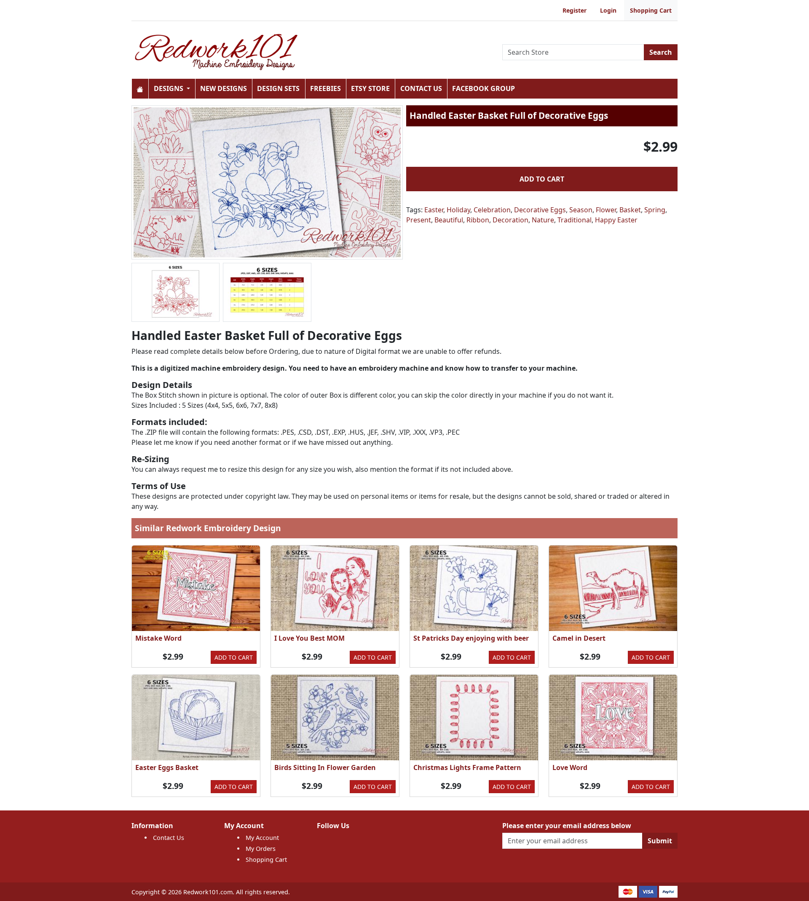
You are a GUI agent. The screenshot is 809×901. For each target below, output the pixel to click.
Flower (606, 209)
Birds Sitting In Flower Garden (325, 767)
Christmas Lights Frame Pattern (467, 767)
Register (575, 10)
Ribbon (477, 220)
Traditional (574, 220)
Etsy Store (370, 88)
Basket (630, 209)
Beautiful (448, 220)
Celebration (492, 209)
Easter (433, 209)
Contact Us (421, 88)
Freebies (325, 88)
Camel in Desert (578, 638)
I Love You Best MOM (309, 638)
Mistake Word (158, 638)
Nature (543, 220)
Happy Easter (616, 220)
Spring (654, 209)
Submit (660, 840)
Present (418, 220)
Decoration (510, 220)
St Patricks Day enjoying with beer (471, 638)
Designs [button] (169, 88)
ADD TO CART (542, 179)
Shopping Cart (651, 10)
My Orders (261, 849)
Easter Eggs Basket (166, 767)
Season (580, 209)
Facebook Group (483, 88)
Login (608, 10)
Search (660, 52)
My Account (262, 838)
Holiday (458, 209)
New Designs (223, 88)
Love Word (569, 767)
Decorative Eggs (540, 209)
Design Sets (278, 88)
